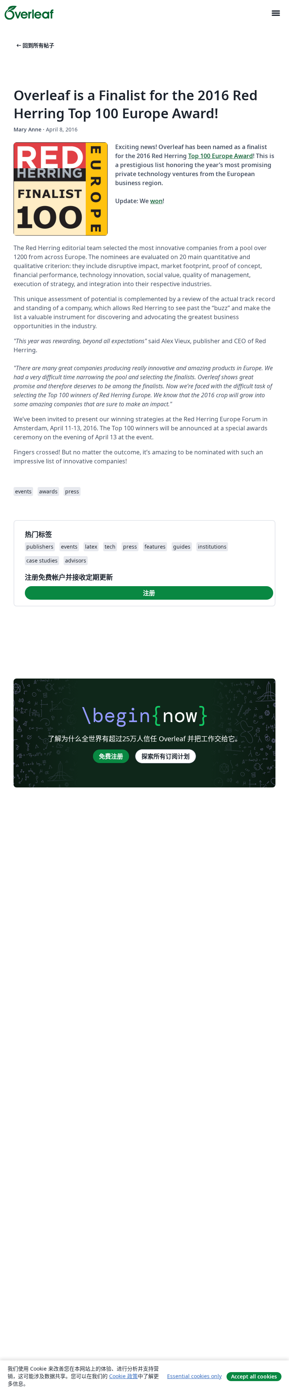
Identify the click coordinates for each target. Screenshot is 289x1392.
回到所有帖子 (34, 45)
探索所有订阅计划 (165, 756)
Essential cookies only (194, 1376)
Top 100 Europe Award (220, 156)
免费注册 (111, 756)
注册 (149, 593)
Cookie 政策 (123, 1376)
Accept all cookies (254, 1376)
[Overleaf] (29, 13)
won (156, 201)
